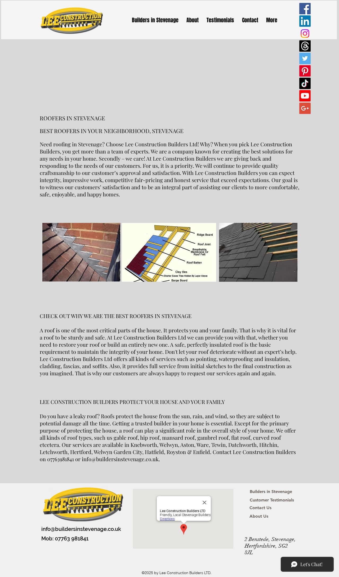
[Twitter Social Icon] (305, 58)
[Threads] (305, 46)
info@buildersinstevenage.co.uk (81, 529)
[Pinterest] (305, 71)
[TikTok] (305, 83)
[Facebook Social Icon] (305, 8)
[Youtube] (305, 96)
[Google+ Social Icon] (305, 108)
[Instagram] (305, 33)
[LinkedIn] (305, 21)
